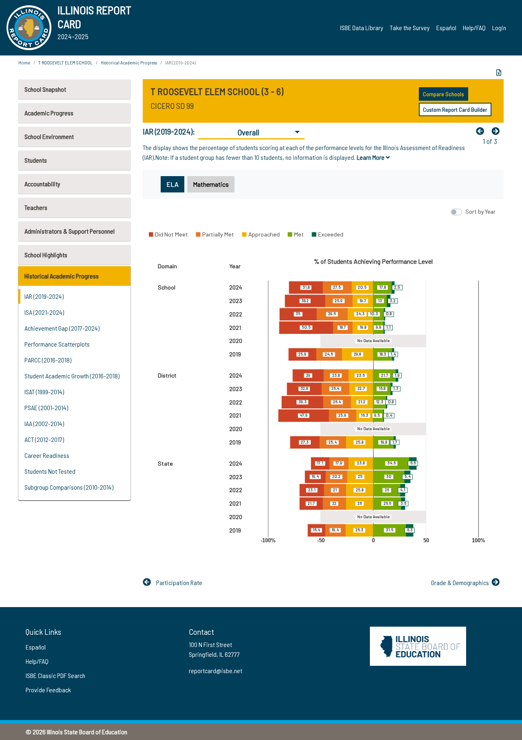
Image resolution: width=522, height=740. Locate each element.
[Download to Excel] (499, 72)
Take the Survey (410, 27)
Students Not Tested (49, 471)
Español (446, 27)
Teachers (35, 207)
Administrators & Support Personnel (69, 231)
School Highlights (45, 254)
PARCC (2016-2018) (47, 360)
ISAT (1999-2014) (44, 391)
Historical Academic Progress (61, 276)
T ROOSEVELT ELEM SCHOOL (65, 62)
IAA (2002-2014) (44, 423)
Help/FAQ (474, 27)
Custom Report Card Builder (455, 109)
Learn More (371, 157)
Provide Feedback (48, 690)
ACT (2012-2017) (44, 439)
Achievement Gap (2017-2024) (62, 328)
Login (499, 27)
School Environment (49, 136)
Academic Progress (48, 113)
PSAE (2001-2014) (46, 407)
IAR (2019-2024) (44, 296)
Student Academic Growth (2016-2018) (71, 376)
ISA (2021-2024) (44, 312)
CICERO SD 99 (172, 105)
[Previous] (482, 131)
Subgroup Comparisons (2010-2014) (68, 487)
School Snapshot (45, 89)
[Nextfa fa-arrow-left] (497, 131)
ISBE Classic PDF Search (55, 675)
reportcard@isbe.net (215, 670)
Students (35, 160)
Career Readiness (46, 455)
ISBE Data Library (361, 27)
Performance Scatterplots (57, 344)
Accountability (42, 184)
